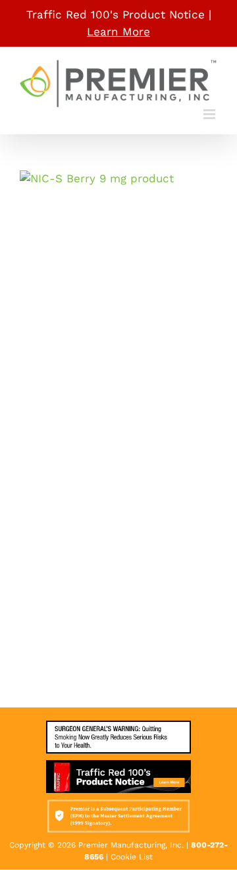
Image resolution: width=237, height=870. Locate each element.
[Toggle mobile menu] (210, 114)
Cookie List (132, 856)
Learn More (118, 31)
